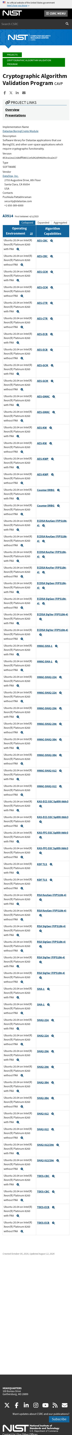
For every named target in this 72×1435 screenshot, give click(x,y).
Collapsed (27, 222)
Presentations (15, 115)
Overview (12, 110)
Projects (12, 54)
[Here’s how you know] (36, 4)
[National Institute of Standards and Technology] (31, 1428)
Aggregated (60, 222)
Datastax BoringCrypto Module (20, 131)
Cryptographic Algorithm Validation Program (29, 62)
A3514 (8, 216)
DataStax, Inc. (11, 176)
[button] (18, 249)
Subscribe (59, 1419)
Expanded (43, 222)
